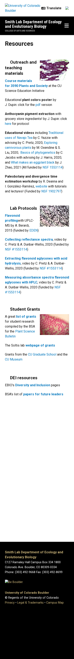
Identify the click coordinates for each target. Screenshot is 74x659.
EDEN (33, 230)
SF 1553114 (53, 167)
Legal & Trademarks (30, 602)
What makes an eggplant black (32, 162)
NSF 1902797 (51, 191)
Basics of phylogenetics (37, 153)
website (41, 186)
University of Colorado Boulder (27, 593)
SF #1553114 (17, 249)
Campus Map (55, 602)
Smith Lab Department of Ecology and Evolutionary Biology (33, 24)
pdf (38, 105)
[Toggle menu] (66, 25)
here (8, 124)
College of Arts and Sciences (20, 31)
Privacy (10, 602)
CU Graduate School (42, 354)
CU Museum (13, 359)
